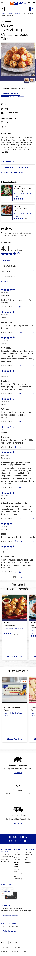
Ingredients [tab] (7, 162)
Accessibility (14, 942)
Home (3, 14)
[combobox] (18, 271)
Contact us (5, 854)
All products (16, 14)
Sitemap (5, 947)
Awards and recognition (18, 868)
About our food (28, 856)
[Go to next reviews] (25, 577)
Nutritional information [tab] (14, 167)
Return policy (5, 861)
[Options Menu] (34, 307)
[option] (14, 628)
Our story (17, 852)
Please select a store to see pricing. (23, 194)
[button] (2, 3)
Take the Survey (9, 931)
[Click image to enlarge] (18, 59)
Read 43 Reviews (18, 97)
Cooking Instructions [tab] (13, 173)
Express (17, 862)
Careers (16, 864)
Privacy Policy (16, 947)
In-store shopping (17, 858)
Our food (9, 14)
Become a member (10, 916)
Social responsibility (18, 872)
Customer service (6, 850)
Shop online (18, 855)
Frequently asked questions (7, 858)
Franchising (18, 879)
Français (4, 942)
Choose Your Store (10, 93)
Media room (18, 876)
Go (33, 9)
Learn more (18, 773)
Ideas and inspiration (28, 860)
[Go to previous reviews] (11, 577)
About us (19, 849)
